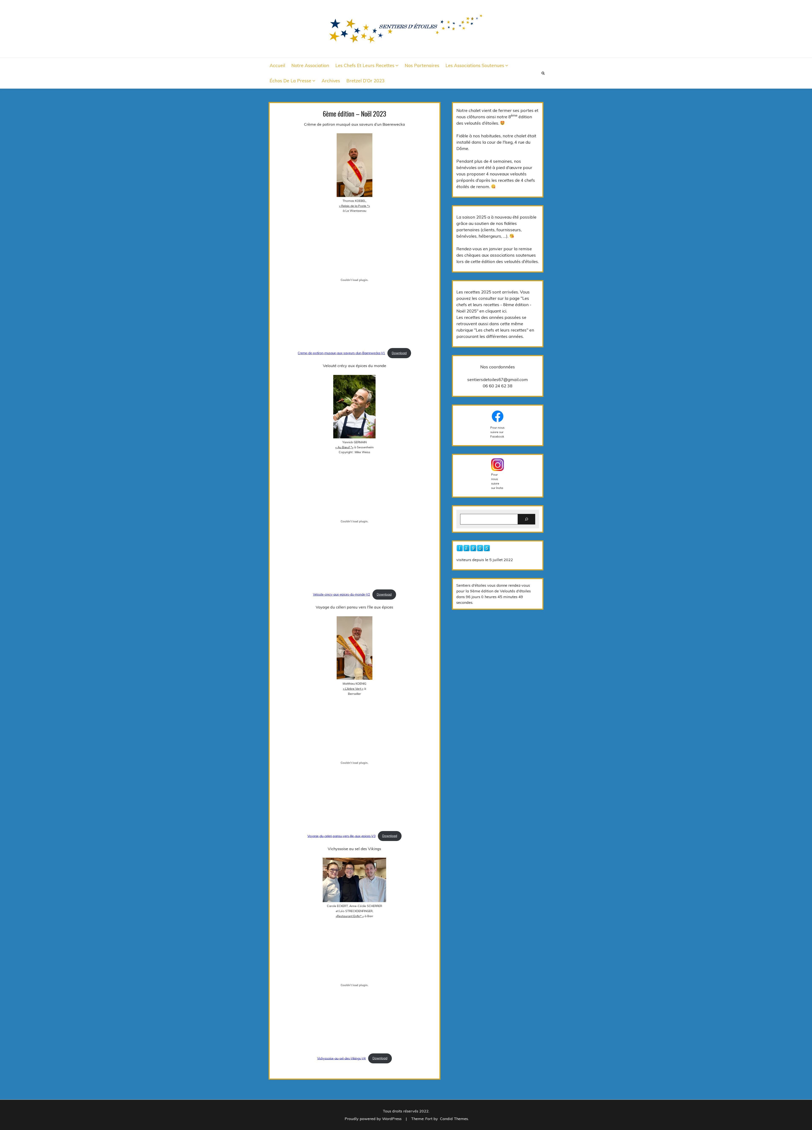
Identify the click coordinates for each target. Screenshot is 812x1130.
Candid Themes (454, 1118)
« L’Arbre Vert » (353, 689)
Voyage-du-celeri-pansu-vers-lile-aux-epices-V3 (341, 836)
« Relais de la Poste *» (354, 206)
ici (504, 311)
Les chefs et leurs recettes (364, 65)
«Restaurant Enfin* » (350, 916)
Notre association (310, 65)
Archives (331, 80)
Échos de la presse (290, 80)
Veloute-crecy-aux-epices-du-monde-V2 (341, 594)
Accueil (277, 65)
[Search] (526, 519)
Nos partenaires (422, 65)
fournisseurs (509, 229)
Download (399, 353)
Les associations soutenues (475, 65)
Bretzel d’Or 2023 (365, 80)
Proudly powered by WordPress (374, 1118)
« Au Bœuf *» (344, 447)
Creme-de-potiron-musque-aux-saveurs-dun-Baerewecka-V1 (341, 353)
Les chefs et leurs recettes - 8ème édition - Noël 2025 (493, 305)
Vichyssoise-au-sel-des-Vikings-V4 (341, 1058)
